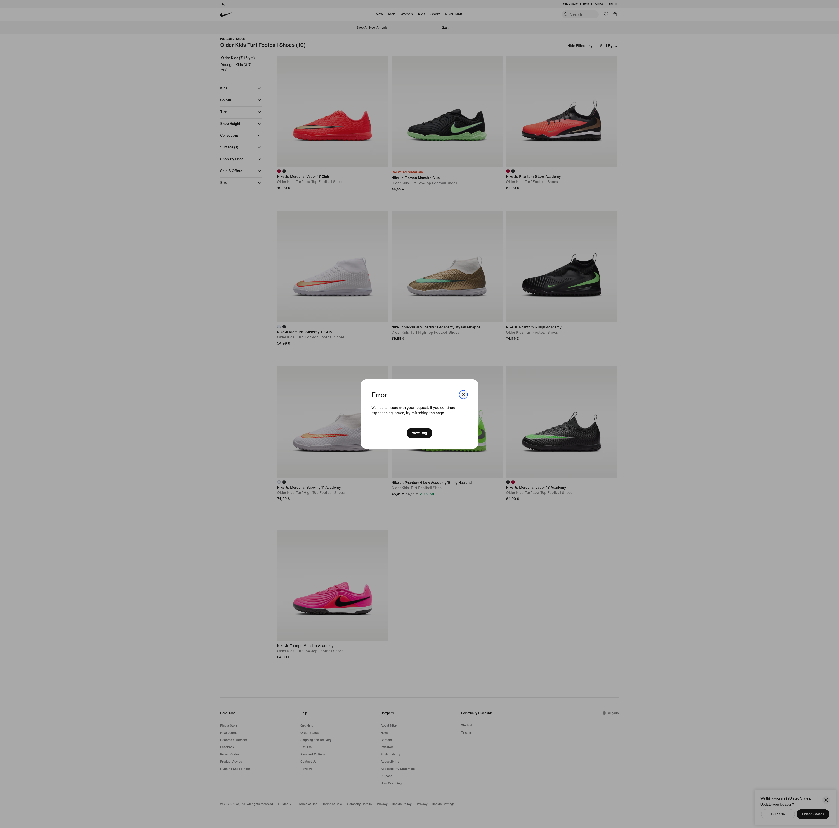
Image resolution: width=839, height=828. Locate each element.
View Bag (419, 433)
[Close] (463, 394)
